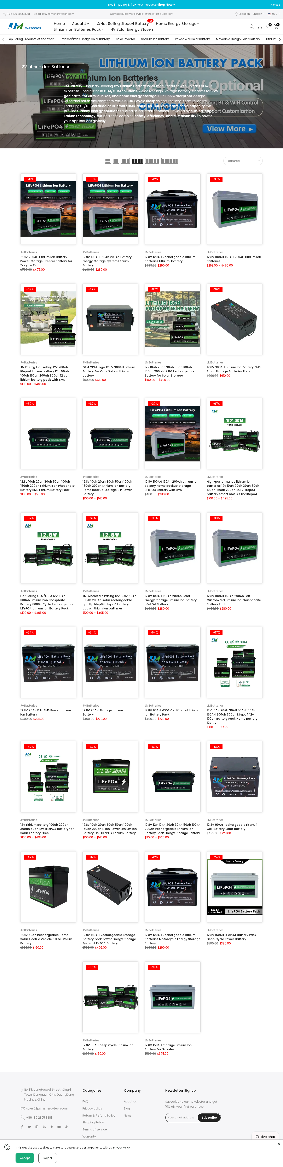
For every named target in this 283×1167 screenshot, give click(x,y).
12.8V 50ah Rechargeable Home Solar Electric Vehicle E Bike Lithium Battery (46, 939)
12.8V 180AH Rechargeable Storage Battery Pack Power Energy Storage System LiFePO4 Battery (109, 939)
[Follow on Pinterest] (51, 1126)
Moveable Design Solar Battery (238, 39)
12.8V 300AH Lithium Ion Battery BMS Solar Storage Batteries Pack (233, 369)
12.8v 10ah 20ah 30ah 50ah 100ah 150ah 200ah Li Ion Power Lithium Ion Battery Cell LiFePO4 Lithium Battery (109, 829)
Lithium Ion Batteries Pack (77, 29)
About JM (80, 23)
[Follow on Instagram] (36, 1126)
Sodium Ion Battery (155, 39)
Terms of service (94, 1129)
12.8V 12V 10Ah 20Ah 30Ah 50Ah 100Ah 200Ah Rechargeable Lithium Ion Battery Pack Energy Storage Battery (173, 829)
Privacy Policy (121, 1147)
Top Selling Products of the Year (30, 39)
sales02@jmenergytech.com (55, 14)
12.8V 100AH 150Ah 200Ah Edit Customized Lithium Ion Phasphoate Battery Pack (234, 600)
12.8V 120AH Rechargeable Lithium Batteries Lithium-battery (170, 259)
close (8, 5)
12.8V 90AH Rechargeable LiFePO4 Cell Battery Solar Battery (232, 827)
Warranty (89, 1136)
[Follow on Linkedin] (44, 1126)
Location (244, 14)
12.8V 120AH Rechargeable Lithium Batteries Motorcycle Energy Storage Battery (172, 939)
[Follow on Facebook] (22, 1126)
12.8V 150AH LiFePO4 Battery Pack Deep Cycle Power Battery (231, 937)
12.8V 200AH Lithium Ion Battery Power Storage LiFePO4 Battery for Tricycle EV (46, 261)
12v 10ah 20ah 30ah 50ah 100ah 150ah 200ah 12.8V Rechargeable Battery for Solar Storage (169, 371)
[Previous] (3, 39)
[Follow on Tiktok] (66, 1126)
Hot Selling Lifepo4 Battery (126, 23)
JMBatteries (28, 252)
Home (59, 23)
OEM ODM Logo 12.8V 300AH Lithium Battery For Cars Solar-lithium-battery (108, 371)
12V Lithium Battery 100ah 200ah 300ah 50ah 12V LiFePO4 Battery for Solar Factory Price (47, 829)
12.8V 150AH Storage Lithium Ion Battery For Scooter (168, 1047)
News (127, 1115)
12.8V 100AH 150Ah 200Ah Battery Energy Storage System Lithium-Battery (107, 261)
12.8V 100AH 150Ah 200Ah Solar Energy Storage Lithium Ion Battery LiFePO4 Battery (171, 600)
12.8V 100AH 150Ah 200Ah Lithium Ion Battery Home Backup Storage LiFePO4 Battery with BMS (171, 486)
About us (130, 1101)
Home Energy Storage (176, 23)
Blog (127, 1108)
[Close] (279, 1144)
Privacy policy (92, 1108)
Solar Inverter (125, 39)
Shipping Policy (93, 1122)
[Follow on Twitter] (29, 1126)
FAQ (85, 1101)
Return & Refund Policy (98, 1115)
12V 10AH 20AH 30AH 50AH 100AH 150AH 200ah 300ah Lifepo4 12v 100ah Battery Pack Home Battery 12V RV (232, 716)
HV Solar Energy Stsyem (132, 29)
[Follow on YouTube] (59, 1126)
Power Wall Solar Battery (192, 39)
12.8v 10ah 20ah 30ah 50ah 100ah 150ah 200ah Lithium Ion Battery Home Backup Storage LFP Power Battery (107, 488)
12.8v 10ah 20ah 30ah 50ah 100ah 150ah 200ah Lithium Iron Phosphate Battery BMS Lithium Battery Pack (47, 486)
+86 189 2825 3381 (18, 14)
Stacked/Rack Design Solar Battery (85, 39)
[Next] (279, 39)
